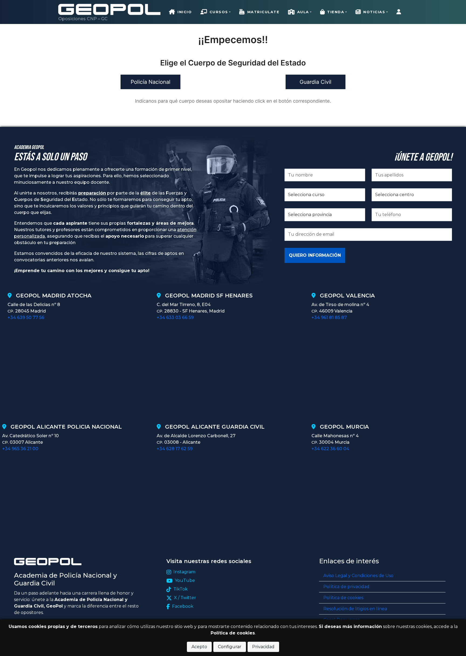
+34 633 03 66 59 (175, 317)
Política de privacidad (346, 586)
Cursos (219, 12)
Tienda (335, 12)
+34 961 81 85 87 (329, 317)
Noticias (374, 12)
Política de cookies (343, 597)
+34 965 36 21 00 (20, 448)
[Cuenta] (400, 12)
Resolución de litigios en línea (355, 608)
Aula (303, 12)
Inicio (184, 12)
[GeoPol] (109, 9)
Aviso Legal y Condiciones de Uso (358, 575)
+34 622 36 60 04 (330, 448)
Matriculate (263, 12)
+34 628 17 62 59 (175, 448)
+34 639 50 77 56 (26, 317)
